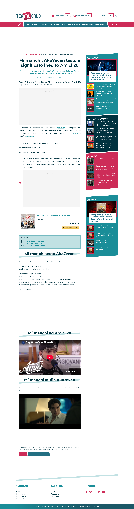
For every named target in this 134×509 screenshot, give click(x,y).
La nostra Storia (56, 496)
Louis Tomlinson (73, 24)
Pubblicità (20, 499)
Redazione (55, 494)
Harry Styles (87, 24)
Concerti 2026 (32, 24)
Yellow (75, 133)
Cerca (116, 16)
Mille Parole (29, 136)
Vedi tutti (115, 24)
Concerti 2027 (46, 24)
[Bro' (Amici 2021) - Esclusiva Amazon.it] (28, 221)
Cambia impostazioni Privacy (68, 506)
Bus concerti (59, 24)
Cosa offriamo (81, 16)
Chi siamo (54, 491)
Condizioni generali (40, 506)
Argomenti (60, 16)
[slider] (47, 427)
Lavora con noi (21, 496)
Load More (50, 466)
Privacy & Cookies (53, 506)
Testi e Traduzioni (34, 54)
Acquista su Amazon (71, 227)
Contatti (19, 491)
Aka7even (61, 128)
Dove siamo (20, 494)
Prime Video (99, 24)
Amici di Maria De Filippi (39, 454)
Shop (103, 16)
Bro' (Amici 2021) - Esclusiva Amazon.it (54, 216)
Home (26, 54)
